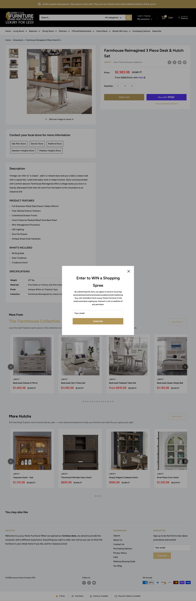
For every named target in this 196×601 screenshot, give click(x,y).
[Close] (128, 271)
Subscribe (98, 321)
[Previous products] (11, 367)
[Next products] (185, 367)
